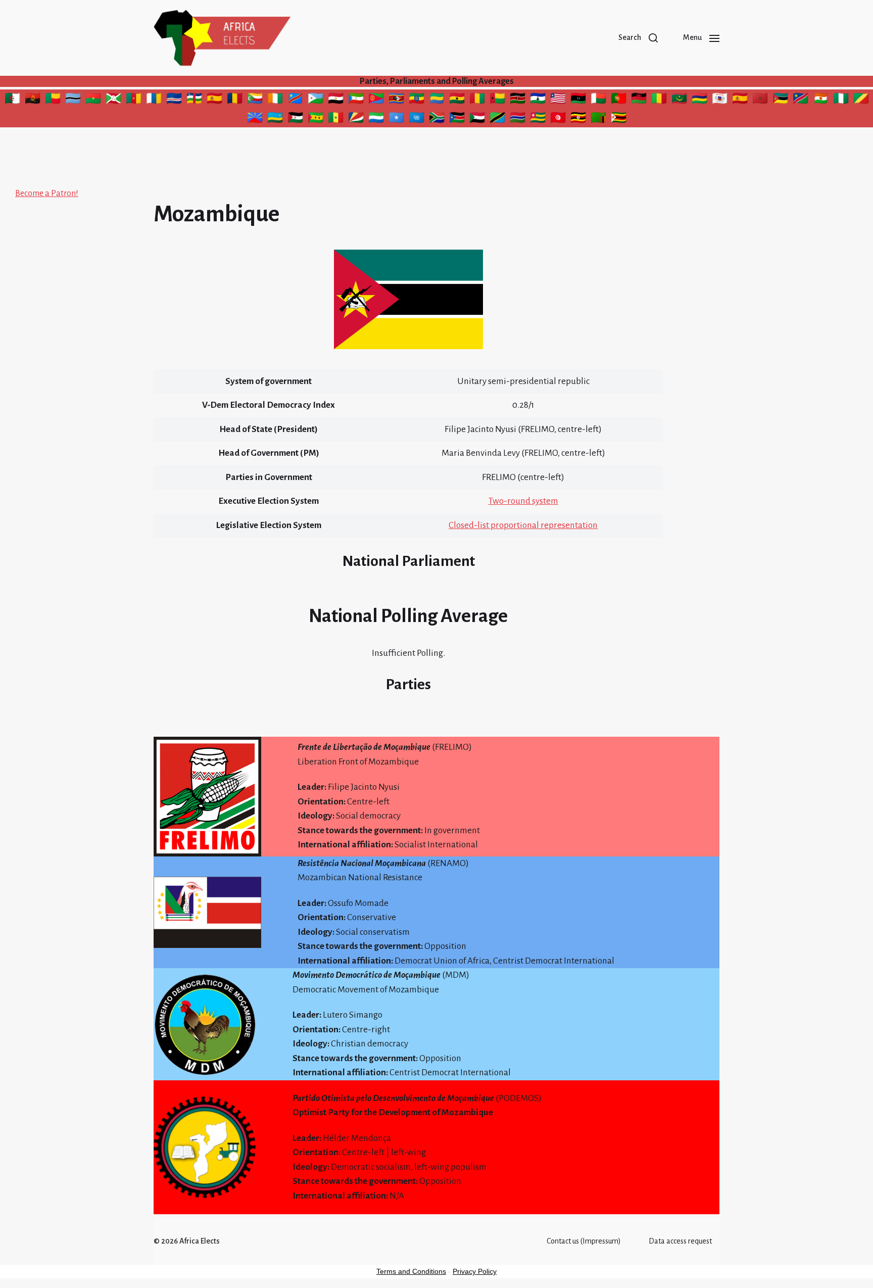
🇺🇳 (416, 119)
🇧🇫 (93, 100)
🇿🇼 (618, 119)
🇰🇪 (519, 100)
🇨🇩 (295, 100)
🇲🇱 (659, 100)
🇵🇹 (618, 100)
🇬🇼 (497, 100)
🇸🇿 (397, 100)
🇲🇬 (598, 100)
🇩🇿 (14, 100)
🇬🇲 (517, 119)
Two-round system (523, 501)
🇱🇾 (579, 100)
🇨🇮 (275, 100)
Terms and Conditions (411, 1271)
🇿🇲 (599, 119)
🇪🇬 (337, 100)
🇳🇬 (842, 100)
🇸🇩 (478, 119)
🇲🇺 (699, 100)
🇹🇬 (539, 119)
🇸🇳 (336, 119)
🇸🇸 (457, 119)
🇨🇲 (133, 100)
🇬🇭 (458, 100)
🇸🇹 (315, 119)
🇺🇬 (579, 119)
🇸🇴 (397, 119)
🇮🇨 (153, 100)
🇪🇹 (417, 100)
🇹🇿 (497, 119)
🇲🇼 (640, 100)
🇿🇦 (436, 119)
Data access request (680, 1241)
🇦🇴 (34, 100)
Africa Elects (199, 1241)
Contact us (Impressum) (584, 1241)
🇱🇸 (538, 100)
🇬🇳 (478, 100)
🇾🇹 (720, 100)
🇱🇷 (559, 100)
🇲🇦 (760, 100)
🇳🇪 (822, 100)
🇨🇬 (861, 100)
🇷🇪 (255, 119)
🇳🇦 (801, 100)
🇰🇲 (255, 100)
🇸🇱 (376, 119)
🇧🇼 (73, 100)
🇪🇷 (377, 100)
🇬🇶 (356, 100)
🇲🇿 (780, 100)
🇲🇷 (679, 100)
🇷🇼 (275, 119)
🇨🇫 (194, 100)
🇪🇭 (295, 119)
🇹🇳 (559, 119)
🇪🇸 (214, 100)
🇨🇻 (174, 100)
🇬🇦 (438, 100)
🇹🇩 (236, 100)
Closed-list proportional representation (523, 525)
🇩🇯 (316, 100)
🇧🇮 (114, 100)
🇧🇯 (54, 100)
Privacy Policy (475, 1271)
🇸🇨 (356, 119)
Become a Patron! (46, 193)
